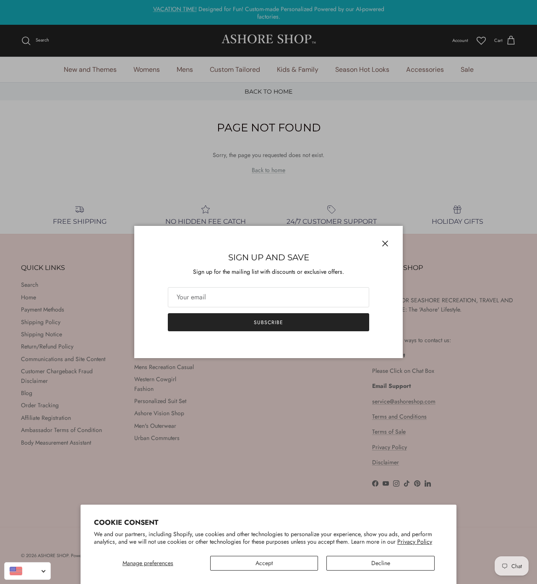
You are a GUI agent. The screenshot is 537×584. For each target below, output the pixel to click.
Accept (264, 563)
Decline (380, 563)
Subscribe (268, 322)
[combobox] (27, 571)
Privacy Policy (414, 541)
